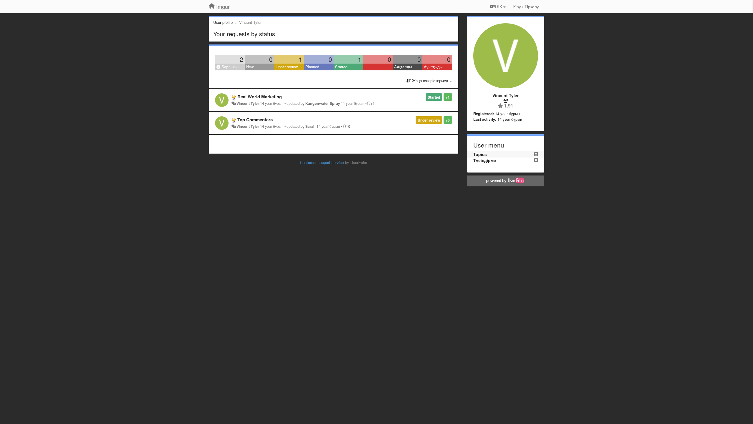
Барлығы (228, 66)
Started (341, 66)
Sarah (310, 126)
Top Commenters (255, 119)
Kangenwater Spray (322, 103)
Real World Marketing (259, 96)
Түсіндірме (484, 160)
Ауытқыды (433, 66)
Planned (312, 66)
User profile (223, 22)
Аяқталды (403, 66)
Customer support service (322, 162)
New (250, 66)
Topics (480, 154)
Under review (287, 66)
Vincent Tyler (247, 103)
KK (499, 6)
